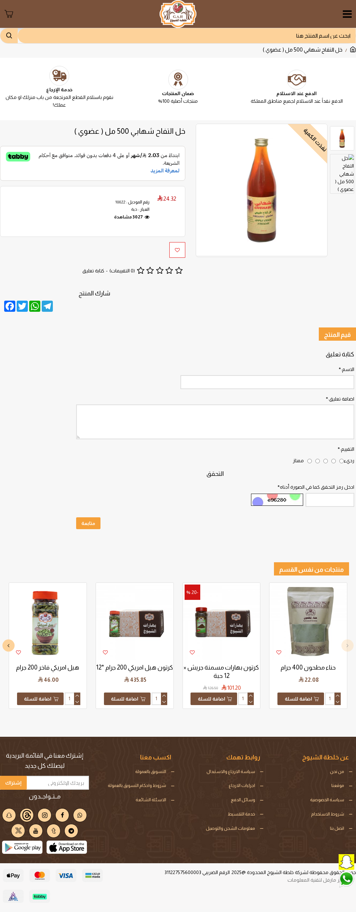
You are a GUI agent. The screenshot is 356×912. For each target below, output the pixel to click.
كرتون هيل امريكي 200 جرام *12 (134, 667)
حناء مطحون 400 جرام (308, 667)
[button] (347, 646)
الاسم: (347, 369)
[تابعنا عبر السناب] (330, 861)
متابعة (88, 523)
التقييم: (347, 449)
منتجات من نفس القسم (311, 569)
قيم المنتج (337, 334)
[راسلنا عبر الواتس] (330, 879)
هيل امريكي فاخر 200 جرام (47, 667)
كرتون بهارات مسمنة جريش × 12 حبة (221, 671)
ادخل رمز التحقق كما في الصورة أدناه (317, 487)
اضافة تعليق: (341, 399)
